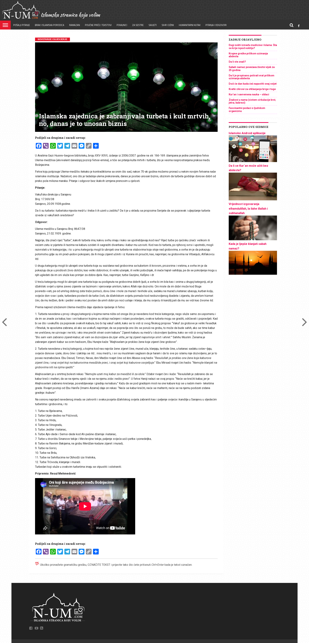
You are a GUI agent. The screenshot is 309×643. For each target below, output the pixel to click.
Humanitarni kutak (189, 25)
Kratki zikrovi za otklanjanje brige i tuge (252, 89)
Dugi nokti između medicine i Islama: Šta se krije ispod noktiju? (253, 47)
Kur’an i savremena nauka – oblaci (249, 94)
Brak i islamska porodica (49, 25)
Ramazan (74, 25)
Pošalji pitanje (21, 25)
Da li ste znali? (237, 61)
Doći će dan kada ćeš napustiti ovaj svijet (253, 83)
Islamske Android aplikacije (247, 133)
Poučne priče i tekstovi (98, 25)
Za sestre (138, 25)
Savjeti (153, 25)
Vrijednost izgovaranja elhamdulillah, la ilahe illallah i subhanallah (248, 208)
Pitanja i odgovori (216, 25)
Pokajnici (122, 25)
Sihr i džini (168, 25)
